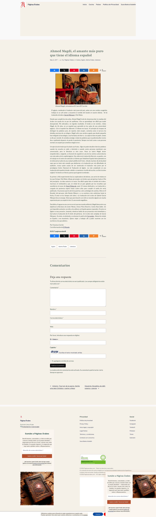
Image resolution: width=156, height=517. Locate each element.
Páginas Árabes (34, 4)
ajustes (85, 515)
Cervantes (90, 216)
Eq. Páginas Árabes (68, 60)
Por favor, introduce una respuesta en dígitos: (65, 335)
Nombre (53, 309)
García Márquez (69, 115)
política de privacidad (38, 463)
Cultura (78, 60)
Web (51, 327)
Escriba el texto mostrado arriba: (70, 353)
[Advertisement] (78, 22)
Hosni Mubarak (71, 186)
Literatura (97, 60)
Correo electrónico (56, 318)
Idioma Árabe (90, 60)
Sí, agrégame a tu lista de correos (63, 361)
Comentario (54, 288)
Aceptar (98, 514)
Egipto (83, 60)
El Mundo (66, 227)
